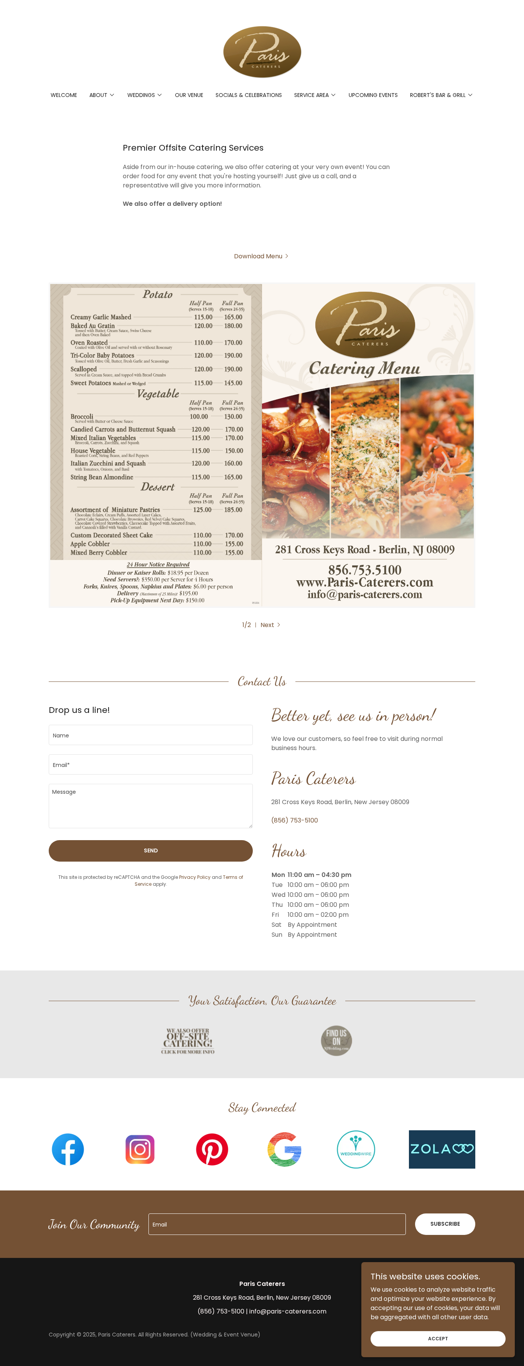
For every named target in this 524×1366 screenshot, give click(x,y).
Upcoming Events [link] (373, 95)
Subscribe (445, 1224)
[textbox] (151, 735)
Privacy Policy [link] (195, 877)
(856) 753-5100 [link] (294, 820)
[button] (102, 95)
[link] (262, 50)
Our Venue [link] (189, 95)
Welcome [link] (64, 95)
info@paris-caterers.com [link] (287, 1311)
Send (151, 850)
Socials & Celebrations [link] (249, 95)
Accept (438, 1338)
